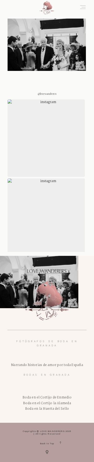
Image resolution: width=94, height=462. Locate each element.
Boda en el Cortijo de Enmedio (47, 397)
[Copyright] (47, 452)
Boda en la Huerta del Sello (47, 408)
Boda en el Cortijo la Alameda (47, 403)
